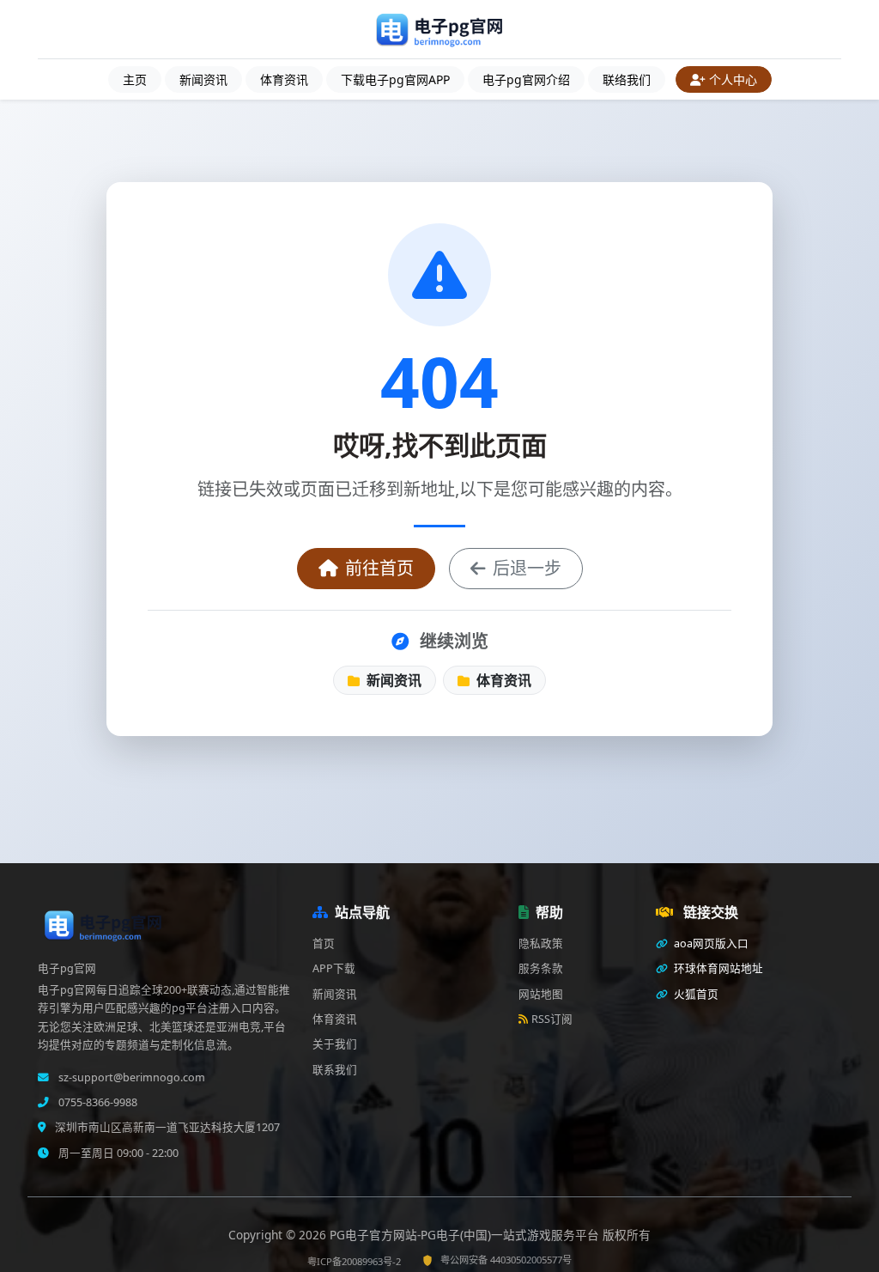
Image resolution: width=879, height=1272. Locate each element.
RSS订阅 (552, 1019)
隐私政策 (540, 943)
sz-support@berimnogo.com (130, 1077)
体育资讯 (284, 79)
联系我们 (334, 1069)
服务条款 (540, 968)
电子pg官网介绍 (526, 79)
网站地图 (540, 994)
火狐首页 (694, 994)
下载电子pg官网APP (395, 79)
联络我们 (627, 79)
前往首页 (379, 568)
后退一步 (527, 568)
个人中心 (733, 79)
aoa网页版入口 (710, 943)
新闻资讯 (203, 79)
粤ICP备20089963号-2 (354, 1261)
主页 (135, 79)
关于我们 (334, 1044)
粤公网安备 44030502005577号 (506, 1259)
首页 (323, 943)
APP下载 (333, 968)
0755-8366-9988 (96, 1102)
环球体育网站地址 (717, 968)
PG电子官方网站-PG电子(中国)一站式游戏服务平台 (466, 1234)
